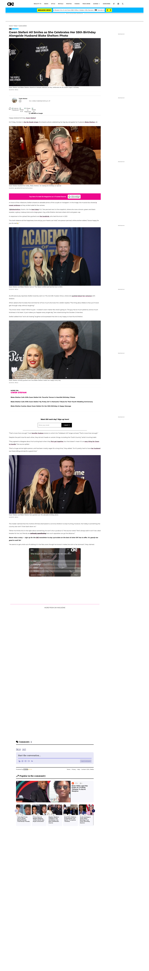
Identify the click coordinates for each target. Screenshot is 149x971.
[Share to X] (22, 109)
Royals (60, 3)
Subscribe (106, 3)
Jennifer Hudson (38, 433)
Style (53, 3)
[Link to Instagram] (118, 3)
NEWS (46, 3)
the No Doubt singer (31, 122)
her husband (95, 448)
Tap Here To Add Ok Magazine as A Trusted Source (47, 196)
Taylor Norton (23, 98)
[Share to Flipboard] (27, 109)
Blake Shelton (90, 122)
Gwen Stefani (23, 25)
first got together (57, 441)
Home (11, 25)
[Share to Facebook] (15, 109)
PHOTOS (69, 3)
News (15, 25)
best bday (35, 209)
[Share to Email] (34, 109)
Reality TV (37, 3)
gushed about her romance (82, 296)
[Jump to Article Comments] (10, 109)
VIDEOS (77, 3)
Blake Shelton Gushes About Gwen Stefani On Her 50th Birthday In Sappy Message (41, 406)
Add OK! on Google (37, 113)
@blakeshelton (14, 209)
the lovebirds (44, 216)
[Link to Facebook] (114, 3)
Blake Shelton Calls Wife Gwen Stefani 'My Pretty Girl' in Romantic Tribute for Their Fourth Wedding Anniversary (52, 402)
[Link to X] (122, 3)
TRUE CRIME (86, 3)
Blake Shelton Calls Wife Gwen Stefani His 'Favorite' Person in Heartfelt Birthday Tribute (43, 397)
